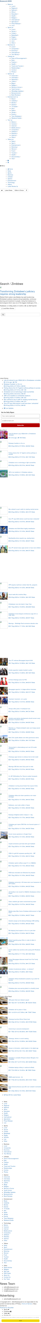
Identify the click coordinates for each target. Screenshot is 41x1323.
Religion (13, 18)
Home (11, 169)
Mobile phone (15, 128)
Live (12, 25)
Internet (13, 126)
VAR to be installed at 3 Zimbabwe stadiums (17, 397)
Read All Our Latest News (13, 1095)
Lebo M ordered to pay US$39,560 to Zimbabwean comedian (22, 381)
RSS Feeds (7, 1273)
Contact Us (7, 1277)
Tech (9, 120)
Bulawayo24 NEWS (6, 1)
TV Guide (14, 106)
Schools (13, 39)
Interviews (14, 78)
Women (13, 149)
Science (13, 135)
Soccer (13, 31)
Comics (13, 70)
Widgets (6, 1269)
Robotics (14, 133)
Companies (14, 49)
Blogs (13, 83)
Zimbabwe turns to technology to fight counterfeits (19, 393)
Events (13, 114)
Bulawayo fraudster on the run (14, 385)
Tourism (13, 153)
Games (13, 105)
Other (13, 43)
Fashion (13, 62)
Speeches (14, 79)
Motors (13, 122)
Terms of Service (27, 1304)
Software (14, 132)
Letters (13, 81)
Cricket (13, 33)
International (15, 20)
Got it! (20, 1320)
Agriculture (14, 22)
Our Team (7, 1279)
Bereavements (15, 93)
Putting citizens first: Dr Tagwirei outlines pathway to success (22, 389)
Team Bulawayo (16, 116)
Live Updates (9, 408)
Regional (14, 8)
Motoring (14, 147)
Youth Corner (15, 89)
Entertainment (12, 97)
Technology (11, 182)
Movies (13, 103)
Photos (13, 72)
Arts (12, 108)
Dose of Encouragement (18, 58)
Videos (10, 139)
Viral (12, 159)
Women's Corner (16, 87)
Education (14, 14)
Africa (13, 12)
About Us (6, 1275)
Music (13, 99)
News (9, 4)
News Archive (8, 1267)
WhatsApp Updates (17, 91)
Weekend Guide (16, 118)
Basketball (14, 35)
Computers (14, 130)
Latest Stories (12, 186)
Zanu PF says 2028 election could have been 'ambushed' (21, 404)
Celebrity (14, 101)
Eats (12, 60)
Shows (13, 112)
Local (13, 6)
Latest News (8, 190)
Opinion (10, 74)
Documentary (15, 157)
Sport (13, 143)
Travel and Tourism (17, 66)
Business (10, 45)
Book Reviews (15, 95)
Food (13, 151)
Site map (6, 1271)
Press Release (15, 23)
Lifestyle (10, 56)
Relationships (15, 68)
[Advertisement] (20, 218)
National (13, 10)
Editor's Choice (19, 190)
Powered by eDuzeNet (7, 1308)
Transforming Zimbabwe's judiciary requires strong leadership (17, 292)
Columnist (14, 76)
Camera (13, 124)
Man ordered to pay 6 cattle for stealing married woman (20, 400)
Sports (10, 27)
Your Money (15, 54)
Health (13, 16)
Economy (14, 51)
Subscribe (20, 425)
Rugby (13, 37)
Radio (13, 110)
